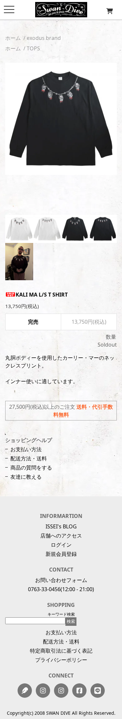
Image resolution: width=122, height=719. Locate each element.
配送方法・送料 (28, 458)
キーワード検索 (61, 614)
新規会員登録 (61, 553)
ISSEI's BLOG (61, 526)
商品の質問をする (31, 467)
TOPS (33, 48)
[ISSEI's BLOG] (25, 690)
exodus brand (44, 38)
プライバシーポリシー (61, 659)
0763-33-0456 (44, 589)
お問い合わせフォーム (61, 580)
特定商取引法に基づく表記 (61, 650)
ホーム (13, 38)
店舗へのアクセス (61, 535)
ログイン (61, 544)
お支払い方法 (26, 449)
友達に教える (26, 476)
